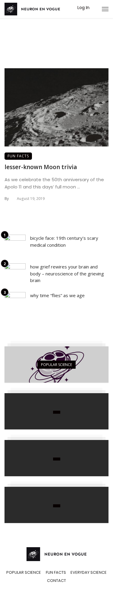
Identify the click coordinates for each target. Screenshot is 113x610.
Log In (83, 8)
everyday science (89, 572)
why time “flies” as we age (57, 295)
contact (56, 580)
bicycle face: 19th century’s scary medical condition (64, 241)
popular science (23, 572)
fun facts (18, 156)
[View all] (56, 364)
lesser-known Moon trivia (41, 167)
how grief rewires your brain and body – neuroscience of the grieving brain (67, 273)
